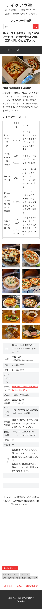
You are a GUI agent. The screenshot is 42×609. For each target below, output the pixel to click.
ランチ (27, 574)
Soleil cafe (8, 586)
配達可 (24, 578)
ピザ (21, 574)
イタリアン (7, 574)
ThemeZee (21, 601)
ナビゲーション (13, 50)
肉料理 (18, 578)
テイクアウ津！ (21, 5)
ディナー (16, 574)
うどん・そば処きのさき (27, 586)
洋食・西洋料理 (8, 578)
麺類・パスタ (32, 578)
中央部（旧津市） (10, 568)
